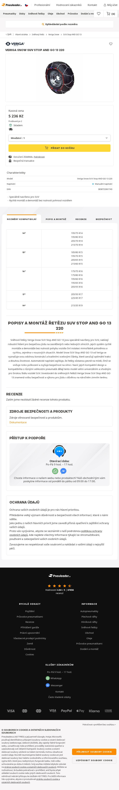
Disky (22, 13)
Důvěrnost (29, 648)
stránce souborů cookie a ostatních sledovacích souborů (30, 767)
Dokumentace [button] (18, 422)
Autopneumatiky (89, 611)
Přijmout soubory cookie (94, 751)
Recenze (80, 219)
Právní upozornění (30, 632)
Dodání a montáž (90, 13)
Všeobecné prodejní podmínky (29, 638)
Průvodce (73, 13)
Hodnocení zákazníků (69, 5)
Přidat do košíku (62, 148)
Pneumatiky (9, 13)
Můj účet (112, 5)
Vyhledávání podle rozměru (61, 24)
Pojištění (29, 611)
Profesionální (42, 5)
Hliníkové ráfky (89, 621)
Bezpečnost (104, 219)
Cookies (30, 654)
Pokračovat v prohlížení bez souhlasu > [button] (99, 724)
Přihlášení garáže (30, 627)
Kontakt (92, 5)
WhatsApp (56, 678)
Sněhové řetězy (36, 13)
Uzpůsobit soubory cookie (94, 760)
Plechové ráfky (89, 616)
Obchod (60, 13)
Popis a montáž (56, 219)
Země (30, 643)
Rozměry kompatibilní (21, 219)
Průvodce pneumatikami (30, 616)
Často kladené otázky (59, 697)
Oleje (50, 13)
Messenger (57, 685)
